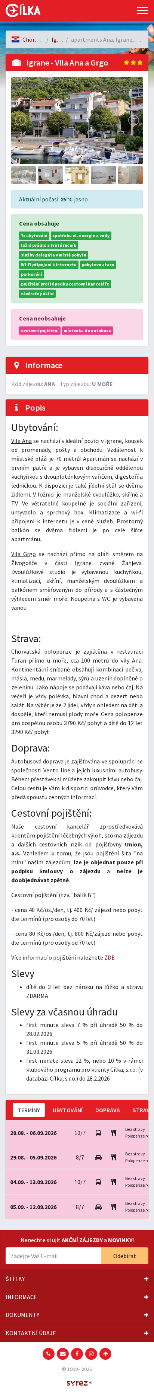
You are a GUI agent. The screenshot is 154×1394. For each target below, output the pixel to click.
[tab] (77, 1279)
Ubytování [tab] (68, 1110)
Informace (21, 1297)
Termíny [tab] (29, 1110)
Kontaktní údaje (31, 1333)
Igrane (60, 39)
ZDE (109, 957)
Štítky (15, 1278)
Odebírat (124, 1256)
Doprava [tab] (107, 1110)
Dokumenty (22, 1314)
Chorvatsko (37, 39)
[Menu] (142, 11)
